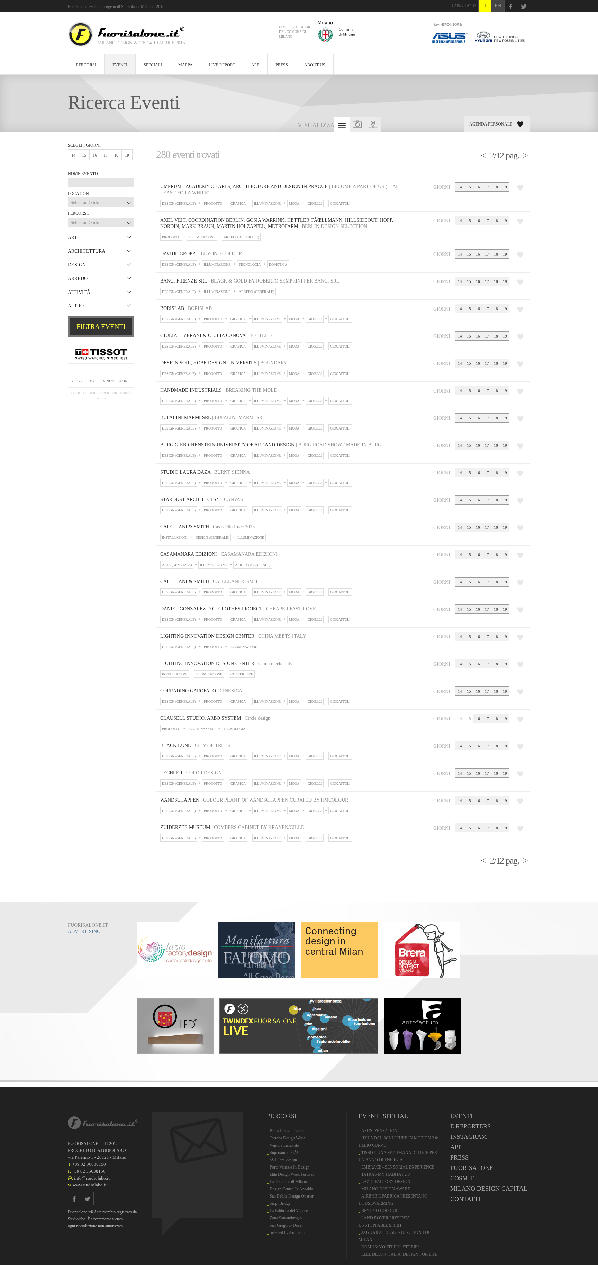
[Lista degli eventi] (342, 126)
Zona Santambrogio (286, 1218)
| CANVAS (201, 499)
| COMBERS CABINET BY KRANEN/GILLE (232, 827)
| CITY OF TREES (195, 745)
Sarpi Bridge (280, 1203)
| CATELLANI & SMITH (211, 581)
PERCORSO (79, 213)
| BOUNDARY (223, 363)
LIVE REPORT (222, 65)
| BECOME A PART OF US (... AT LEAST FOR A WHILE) (279, 189)
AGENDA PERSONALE (490, 124)
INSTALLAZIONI (174, 537)
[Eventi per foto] (357, 124)
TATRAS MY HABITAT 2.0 (385, 1174)
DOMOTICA (278, 264)
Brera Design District (287, 1130)
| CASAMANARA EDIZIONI (219, 554)
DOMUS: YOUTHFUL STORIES (390, 1247)
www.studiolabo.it (90, 1185)
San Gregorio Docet (286, 1225)
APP (255, 65)
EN (498, 5)
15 (84, 155)
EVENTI (119, 65)
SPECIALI (153, 65)
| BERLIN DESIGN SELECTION (276, 223)
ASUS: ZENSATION (379, 1130)
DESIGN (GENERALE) (179, 203)
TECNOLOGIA (250, 264)
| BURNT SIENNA (205, 472)
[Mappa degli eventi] (373, 124)
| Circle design (215, 718)
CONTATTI (465, 1198)
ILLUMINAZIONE (267, 203)
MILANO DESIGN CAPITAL (488, 1188)
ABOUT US (314, 65)
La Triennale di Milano (288, 1181)
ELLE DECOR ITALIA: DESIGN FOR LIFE (399, 1254)
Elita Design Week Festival (292, 1174)
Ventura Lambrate (284, 1145)
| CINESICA (201, 690)
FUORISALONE (471, 1167)
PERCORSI (86, 65)
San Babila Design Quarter (292, 1196)
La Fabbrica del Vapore (289, 1210)
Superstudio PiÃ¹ (284, 1152)
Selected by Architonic (288, 1232)
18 (116, 155)
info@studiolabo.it (92, 1178)
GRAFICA (238, 203)
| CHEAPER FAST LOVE (238, 608)
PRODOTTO (213, 203)
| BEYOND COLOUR (201, 253)
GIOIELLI (315, 203)
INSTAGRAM (468, 1136)
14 (73, 155)
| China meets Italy (226, 663)
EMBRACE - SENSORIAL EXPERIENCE (397, 1167)
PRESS (281, 65)
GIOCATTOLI (340, 203)
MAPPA (185, 65)
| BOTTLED (216, 335)
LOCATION (78, 193)
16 (95, 155)
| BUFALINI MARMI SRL (212, 417)
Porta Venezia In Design (289, 1167)
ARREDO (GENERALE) (241, 237)
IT (484, 5)
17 (105, 155)
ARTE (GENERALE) (177, 565)
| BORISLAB (186, 308)
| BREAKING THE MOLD (218, 390)
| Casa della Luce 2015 (207, 526)
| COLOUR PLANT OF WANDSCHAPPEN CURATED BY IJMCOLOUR (254, 800)
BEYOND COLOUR (379, 1210)
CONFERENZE (241, 674)
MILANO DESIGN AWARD (386, 1188)
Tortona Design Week (287, 1138)
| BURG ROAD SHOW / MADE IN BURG (270, 444)
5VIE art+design (283, 1159)
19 (127, 155)
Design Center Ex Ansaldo (291, 1188)
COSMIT (462, 1178)
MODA (294, 203)
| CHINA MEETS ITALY (233, 636)
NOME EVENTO (83, 173)
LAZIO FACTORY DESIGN (385, 1181)
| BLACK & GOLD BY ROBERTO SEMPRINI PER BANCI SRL (249, 281)
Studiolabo (130, 6)
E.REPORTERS (470, 1126)
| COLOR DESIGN (191, 772)
